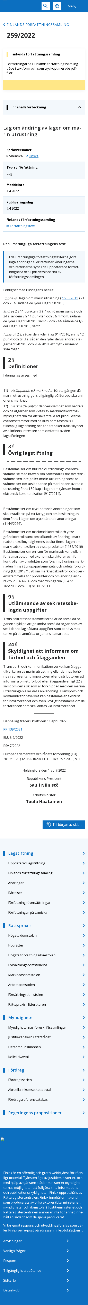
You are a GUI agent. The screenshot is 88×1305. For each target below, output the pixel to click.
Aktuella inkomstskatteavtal (29, 1089)
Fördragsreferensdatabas (28, 1099)
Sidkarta (9, 1280)
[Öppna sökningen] (46, 6)
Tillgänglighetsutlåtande (22, 1270)
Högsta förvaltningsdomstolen (31, 955)
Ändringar (16, 883)
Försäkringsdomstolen (25, 994)
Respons (10, 1260)
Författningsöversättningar (29, 902)
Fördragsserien (20, 1080)
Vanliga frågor (14, 1251)
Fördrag (16, 1070)
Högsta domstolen (22, 935)
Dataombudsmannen (24, 1047)
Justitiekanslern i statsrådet (29, 1037)
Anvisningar (12, 1241)
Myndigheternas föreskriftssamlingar (37, 1027)
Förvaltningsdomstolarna (27, 965)
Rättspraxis (20, 925)
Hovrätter (15, 945)
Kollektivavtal (18, 1057)
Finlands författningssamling (38, 24)
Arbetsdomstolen (21, 984)
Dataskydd (11, 1290)
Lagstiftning (20, 853)
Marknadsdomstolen (24, 975)
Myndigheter (21, 1017)
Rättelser (15, 892)
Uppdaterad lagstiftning (26, 863)
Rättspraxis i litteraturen (27, 1004)
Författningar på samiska (27, 912)
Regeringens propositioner (35, 1112)
